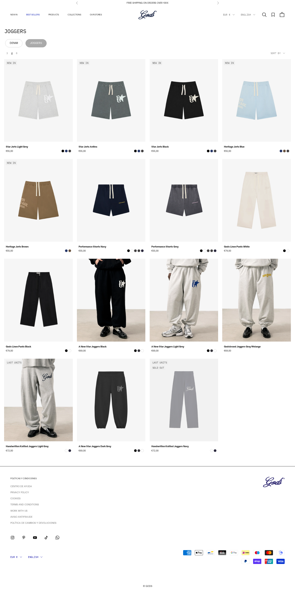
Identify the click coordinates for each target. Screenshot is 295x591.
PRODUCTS (53, 14)
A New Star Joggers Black (92, 346)
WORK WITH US (18, 510)
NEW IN (13, 14)
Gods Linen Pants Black (18, 346)
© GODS (147, 586)
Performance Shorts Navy (92, 246)
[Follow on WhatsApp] (57, 537)
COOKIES (15, 498)
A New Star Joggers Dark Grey (95, 446)
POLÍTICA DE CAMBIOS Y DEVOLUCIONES (33, 523)
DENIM (14, 43)
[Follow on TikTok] (46, 537)
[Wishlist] (273, 15)
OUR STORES (96, 14)
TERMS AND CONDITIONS (24, 504)
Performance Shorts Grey (165, 246)
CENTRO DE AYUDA (21, 486)
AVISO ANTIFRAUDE (21, 517)
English (246, 14)
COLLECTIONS (74, 14)
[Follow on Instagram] (12, 537)
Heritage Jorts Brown (17, 246)
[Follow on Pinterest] (24, 537)
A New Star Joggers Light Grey (167, 346)
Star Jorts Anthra (88, 146)
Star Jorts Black (160, 146)
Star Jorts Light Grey (17, 146)
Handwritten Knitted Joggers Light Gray (27, 446)
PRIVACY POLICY (19, 492)
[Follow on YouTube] (35, 537)
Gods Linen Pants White (237, 246)
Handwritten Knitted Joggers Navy (170, 446)
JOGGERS (36, 43)
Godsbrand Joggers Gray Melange (242, 346)
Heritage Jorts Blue (234, 146)
